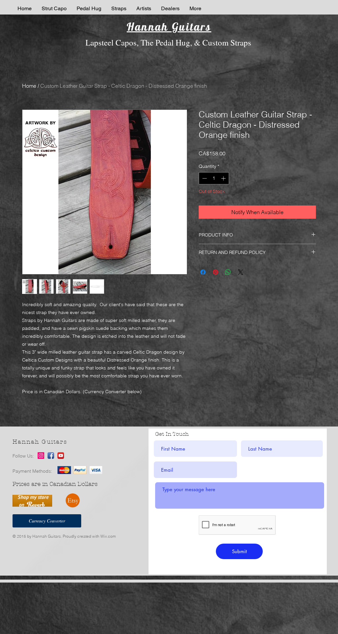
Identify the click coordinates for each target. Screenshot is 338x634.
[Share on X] (241, 272)
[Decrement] (204, 178)
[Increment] (224, 178)
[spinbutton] (214, 178)
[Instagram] (41, 455)
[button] (118, 8)
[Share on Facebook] (203, 272)
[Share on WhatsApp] (228, 272)
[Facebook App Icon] (51, 455)
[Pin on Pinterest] (216, 272)
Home (29, 85)
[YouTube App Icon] (60, 455)
